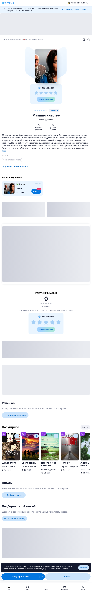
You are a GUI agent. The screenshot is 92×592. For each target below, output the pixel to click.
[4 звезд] (51, 93)
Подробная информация (14, 166)
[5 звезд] (56, 93)
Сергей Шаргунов (69, 466)
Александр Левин (46, 120)
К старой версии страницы (74, 9)
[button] (46, 66)
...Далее (65, 569)
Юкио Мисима (8, 466)
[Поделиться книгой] (88, 39)
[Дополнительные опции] (42, 576)
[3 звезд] (46, 93)
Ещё (4, 151)
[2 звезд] (41, 93)
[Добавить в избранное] (84, 39)
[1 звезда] (36, 93)
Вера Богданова (48, 469)
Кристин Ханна (29, 466)
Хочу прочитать (20, 576)
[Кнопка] (16, 436)
